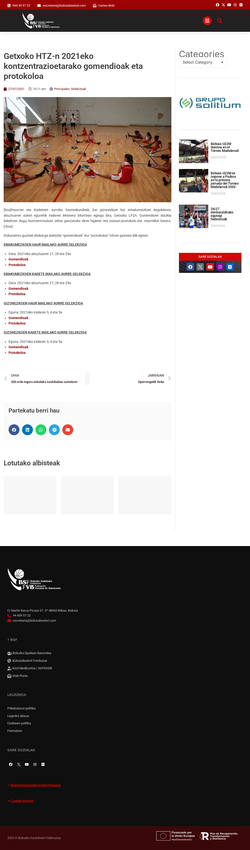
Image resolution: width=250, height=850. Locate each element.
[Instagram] (220, 267)
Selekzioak (78, 89)
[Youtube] (210, 267)
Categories (201, 54)
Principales (62, 89)
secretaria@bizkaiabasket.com (64, 5)
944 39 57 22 (21, 5)
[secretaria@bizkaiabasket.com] (39, 5)
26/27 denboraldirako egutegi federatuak (222, 214)
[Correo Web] (94, 5)
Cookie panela (22, 801)
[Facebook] (190, 267)
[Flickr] (230, 267)
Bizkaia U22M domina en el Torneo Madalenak (225, 147)
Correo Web (106, 5)
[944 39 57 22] (9, 5)
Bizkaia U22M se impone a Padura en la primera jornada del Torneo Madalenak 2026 (225, 180)
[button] (14, 429)
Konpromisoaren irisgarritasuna (36, 785)
